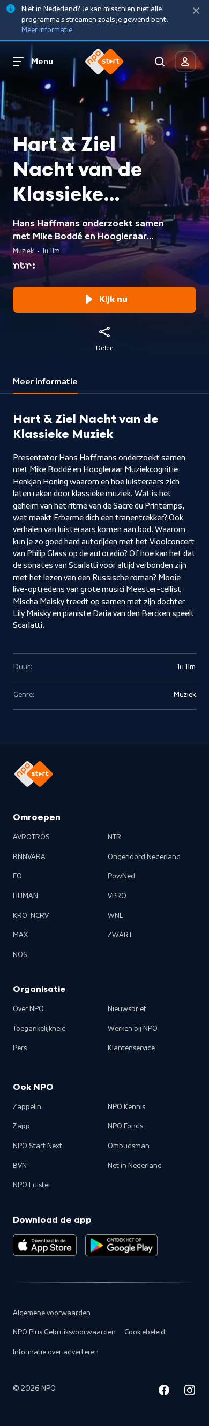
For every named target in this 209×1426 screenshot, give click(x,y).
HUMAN (25, 896)
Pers (20, 1048)
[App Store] (45, 1245)
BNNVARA (29, 857)
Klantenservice (131, 1048)
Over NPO (28, 1009)
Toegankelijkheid (39, 1029)
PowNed (121, 876)
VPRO (117, 896)
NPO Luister (32, 1185)
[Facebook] (164, 1392)
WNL (115, 916)
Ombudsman (129, 1146)
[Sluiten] (196, 11)
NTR (114, 837)
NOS (20, 955)
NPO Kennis (126, 1107)
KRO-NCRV (31, 916)
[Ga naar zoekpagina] (160, 61)
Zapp (21, 1126)
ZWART (120, 935)
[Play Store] (121, 1245)
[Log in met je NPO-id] (185, 61)
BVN (20, 1166)
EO (17, 876)
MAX (20, 935)
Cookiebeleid (144, 1332)
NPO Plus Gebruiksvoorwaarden (64, 1332)
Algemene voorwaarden (52, 1313)
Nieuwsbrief (127, 1009)
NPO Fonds (125, 1126)
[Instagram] (189, 1392)
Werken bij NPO (133, 1029)
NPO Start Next (37, 1146)
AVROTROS (31, 837)
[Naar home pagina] (104, 61)
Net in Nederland (135, 1166)
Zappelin (27, 1107)
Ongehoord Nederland (144, 857)
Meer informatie (46, 30)
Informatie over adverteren (56, 1352)
